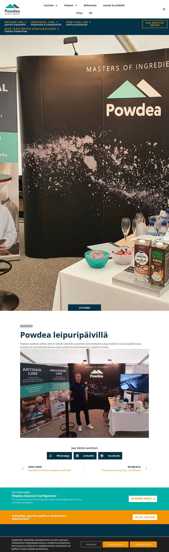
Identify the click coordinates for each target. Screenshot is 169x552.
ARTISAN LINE (15, 23)
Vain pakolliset (116, 544)
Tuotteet (49, 5)
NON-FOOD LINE (77, 23)
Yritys (79, 13)
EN (90, 13)
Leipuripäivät (26, 326)
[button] (164, 9)
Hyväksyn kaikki (143, 544)
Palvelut (68, 5)
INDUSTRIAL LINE (46, 23)
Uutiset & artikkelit (114, 5)
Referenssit (90, 5)
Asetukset (91, 544)
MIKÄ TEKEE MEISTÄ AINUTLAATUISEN (31, 30)
